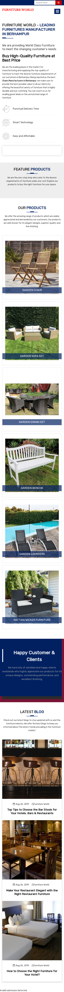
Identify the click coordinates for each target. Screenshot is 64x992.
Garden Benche (32, 488)
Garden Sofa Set (32, 356)
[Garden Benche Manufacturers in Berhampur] (32, 465)
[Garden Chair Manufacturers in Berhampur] (32, 267)
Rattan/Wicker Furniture (32, 620)
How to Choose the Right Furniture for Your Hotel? (32, 972)
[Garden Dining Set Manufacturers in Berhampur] (32, 399)
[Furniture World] (18, 9)
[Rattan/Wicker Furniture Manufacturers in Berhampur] (32, 597)
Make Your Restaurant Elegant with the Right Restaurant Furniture (32, 892)
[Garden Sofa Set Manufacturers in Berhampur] (32, 333)
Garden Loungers (32, 554)
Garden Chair (32, 290)
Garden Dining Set (32, 422)
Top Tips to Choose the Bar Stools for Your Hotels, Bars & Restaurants (32, 811)
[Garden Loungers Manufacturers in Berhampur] (32, 531)
